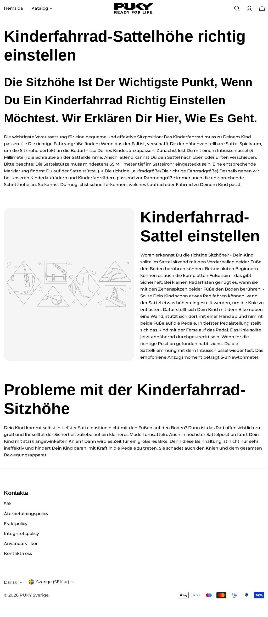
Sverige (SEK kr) (52, 581)
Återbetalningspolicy (26, 513)
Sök (8, 503)
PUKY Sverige (34, 595)
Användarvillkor (21, 543)
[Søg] (237, 8)
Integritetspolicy (21, 533)
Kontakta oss (18, 553)
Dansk (10, 582)
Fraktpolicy (15, 523)
